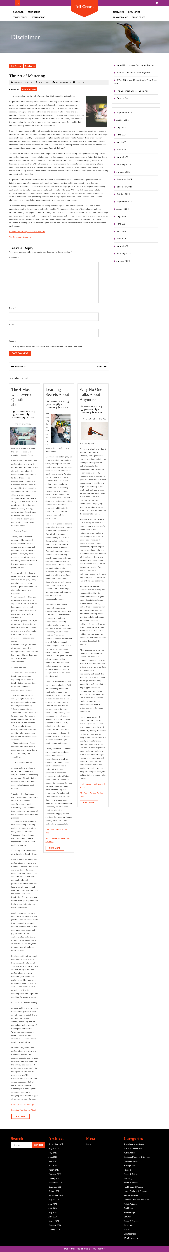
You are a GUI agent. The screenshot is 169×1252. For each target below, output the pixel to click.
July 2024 (121, 216)
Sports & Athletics (131, 1221)
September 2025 (124, 112)
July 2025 (121, 127)
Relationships (129, 1212)
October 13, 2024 (57, 401)
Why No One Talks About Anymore (91, 394)
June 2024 (121, 224)
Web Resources (131, 1238)
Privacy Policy (20, 17)
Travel (126, 1229)
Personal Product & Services (136, 1200)
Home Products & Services (135, 1191)
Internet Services (131, 1195)
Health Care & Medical (133, 1187)
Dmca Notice (34, 12)
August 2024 (122, 209)
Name (12, 308)
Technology (128, 1225)
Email (12, 324)
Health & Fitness (131, 1182)
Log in (88, 1144)
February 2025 (123, 164)
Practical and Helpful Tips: (23, 1105)
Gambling (128, 1178)
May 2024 (121, 231)
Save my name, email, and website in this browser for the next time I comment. (47, 347)
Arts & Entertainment (133, 1148)
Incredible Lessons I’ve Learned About (135, 65)
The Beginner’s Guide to (20, 237)
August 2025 (122, 120)
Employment (129, 1165)
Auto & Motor (129, 1153)
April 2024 (121, 239)
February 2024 (123, 253)
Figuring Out (122, 98)
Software (127, 1217)
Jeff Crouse (84, 6)
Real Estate (129, 1208)
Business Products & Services (137, 1157)
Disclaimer (18, 12)
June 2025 (121, 135)
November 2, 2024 (92, 406)
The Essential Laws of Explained (132, 91)
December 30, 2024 (24, 412)
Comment (14, 258)
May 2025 (121, 142)
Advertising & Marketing (134, 1144)
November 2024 (124, 187)
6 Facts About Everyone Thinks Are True (27, 232)
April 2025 (121, 149)
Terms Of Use (38, 17)
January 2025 (123, 172)
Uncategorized (130, 1234)
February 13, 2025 (23, 82)
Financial (127, 1170)
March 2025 (122, 157)
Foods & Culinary (131, 1174)
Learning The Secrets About (23, 1110)
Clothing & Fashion (132, 1161)
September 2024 (124, 201)
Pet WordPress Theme (76, 1249)
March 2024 (122, 246)
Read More (22, 1117)
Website (12, 341)
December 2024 (124, 179)
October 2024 (123, 194)
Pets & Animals (29, 89)
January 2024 (123, 261)
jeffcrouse (44, 82)
